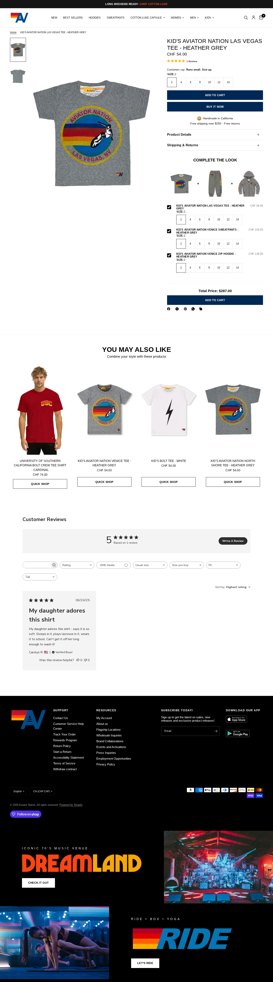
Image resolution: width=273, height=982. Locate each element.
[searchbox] (36, 565)
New (54, 17)
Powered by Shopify (71, 804)
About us (102, 723)
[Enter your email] (216, 731)
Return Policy (62, 746)
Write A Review (233, 541)
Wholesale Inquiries (109, 735)
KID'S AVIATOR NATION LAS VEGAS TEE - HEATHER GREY (219, 207)
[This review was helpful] (78, 660)
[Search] (246, 17)
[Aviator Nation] (136, 867)
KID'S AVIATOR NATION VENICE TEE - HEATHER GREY (104, 463)
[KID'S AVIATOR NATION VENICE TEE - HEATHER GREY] (104, 409)
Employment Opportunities (113, 758)
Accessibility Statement (68, 757)
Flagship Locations (108, 729)
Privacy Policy (105, 764)
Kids (208, 17)
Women (176, 17)
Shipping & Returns (182, 145)
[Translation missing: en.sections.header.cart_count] (260, 17)
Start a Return (62, 751)
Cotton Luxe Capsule (146, 17)
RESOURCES (106, 710)
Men (193, 17)
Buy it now (215, 106)
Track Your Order (64, 734)
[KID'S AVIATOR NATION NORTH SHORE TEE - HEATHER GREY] (233, 409)
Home (13, 32)
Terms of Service (64, 763)
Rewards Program (65, 740)
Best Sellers (73, 17)
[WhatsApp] (193, 308)
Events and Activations (111, 747)
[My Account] (253, 17)
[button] (38, 883)
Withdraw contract (65, 769)
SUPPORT (61, 710)
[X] (177, 308)
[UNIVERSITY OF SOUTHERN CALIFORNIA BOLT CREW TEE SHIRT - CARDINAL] (40, 409)
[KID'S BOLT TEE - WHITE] (168, 409)
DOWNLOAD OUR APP (243, 710)
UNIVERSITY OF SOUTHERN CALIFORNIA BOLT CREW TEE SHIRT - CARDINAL (40, 465)
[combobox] (77, 565)
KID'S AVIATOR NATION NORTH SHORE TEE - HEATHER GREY (233, 463)
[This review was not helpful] (85, 660)
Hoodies (95, 17)
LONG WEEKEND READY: (136, 4)
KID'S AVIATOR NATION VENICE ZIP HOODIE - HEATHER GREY (219, 255)
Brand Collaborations (110, 741)
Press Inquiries (106, 752)
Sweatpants (116, 17)
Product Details (179, 134)
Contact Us (60, 718)
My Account (104, 718)
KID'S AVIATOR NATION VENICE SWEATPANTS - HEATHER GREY (219, 231)
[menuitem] (54, 18)
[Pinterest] (186, 308)
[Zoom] (146, 46)
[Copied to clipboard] (201, 308)
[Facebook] (169, 308)
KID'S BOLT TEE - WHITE (168, 461)
